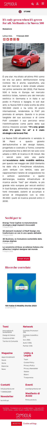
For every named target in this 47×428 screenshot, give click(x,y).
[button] (37, 38)
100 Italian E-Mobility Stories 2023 (21, 306)
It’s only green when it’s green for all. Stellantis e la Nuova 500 (23, 21)
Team (26, 359)
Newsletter (7, 396)
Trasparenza (28, 377)
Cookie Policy (29, 362)
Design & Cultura (9, 335)
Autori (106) (27, 343)
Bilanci (26, 374)
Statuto (26, 371)
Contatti (5, 385)
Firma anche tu (31, 400)
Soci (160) (26, 340)
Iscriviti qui (5, 400)
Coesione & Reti (8, 338)
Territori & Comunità (10, 341)
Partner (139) (27, 346)
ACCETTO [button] (16, 424)
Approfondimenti (8, 357)
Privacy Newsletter (31, 368)
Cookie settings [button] (30, 424)
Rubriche (5, 366)
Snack (4, 360)
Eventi (29, 385)
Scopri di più (23, 259)
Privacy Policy (29, 365)
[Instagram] (14, 39)
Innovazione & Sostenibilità (8, 331)
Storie (27, 12)
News (4, 369)
